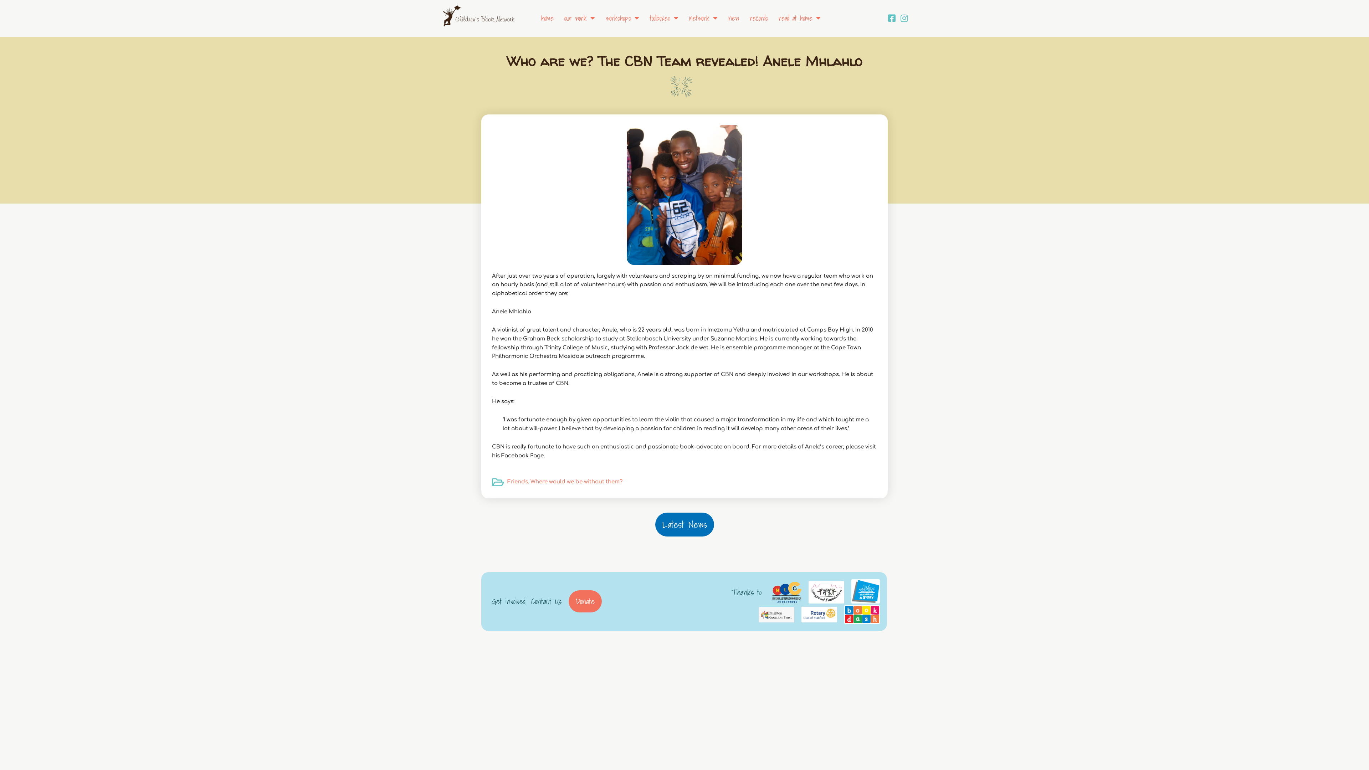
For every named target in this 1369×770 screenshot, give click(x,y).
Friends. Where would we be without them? (564, 482)
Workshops (618, 18)
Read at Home (795, 18)
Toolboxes (660, 18)
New (733, 18)
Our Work (575, 18)
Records (759, 18)
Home (547, 18)
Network (699, 18)
